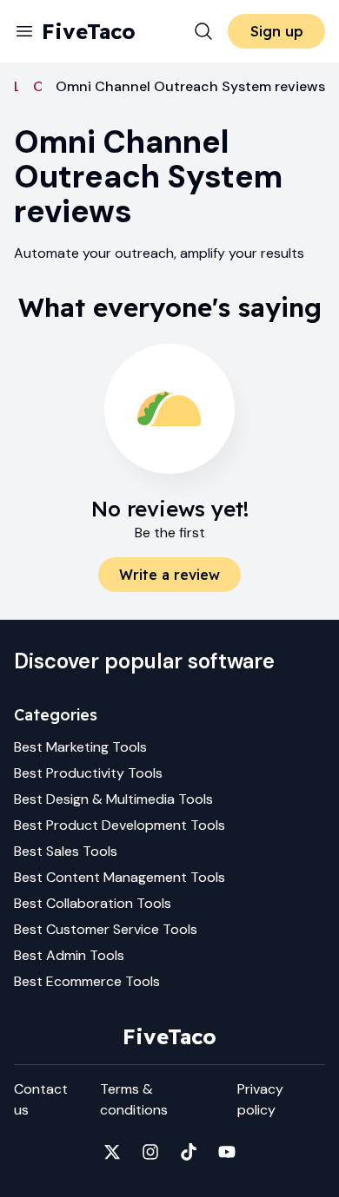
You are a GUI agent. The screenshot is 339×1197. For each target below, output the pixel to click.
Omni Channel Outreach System (37, 86)
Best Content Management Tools (119, 877)
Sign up (276, 31)
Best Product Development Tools (119, 825)
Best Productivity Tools (88, 773)
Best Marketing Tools (80, 747)
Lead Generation (16, 86)
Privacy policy (260, 1099)
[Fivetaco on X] (112, 1152)
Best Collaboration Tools (92, 903)
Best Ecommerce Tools (87, 981)
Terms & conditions (134, 1099)
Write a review (169, 574)
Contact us (41, 1099)
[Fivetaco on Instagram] (150, 1152)
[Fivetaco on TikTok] (188, 1152)
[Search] (203, 31)
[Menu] (24, 31)
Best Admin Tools (69, 955)
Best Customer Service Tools (105, 929)
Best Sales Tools (65, 851)
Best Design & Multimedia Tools (113, 799)
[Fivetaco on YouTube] (226, 1152)
